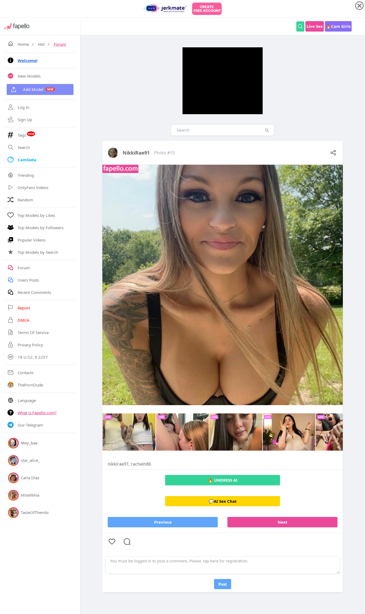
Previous (163, 522)
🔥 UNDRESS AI (223, 480)
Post (222, 584)
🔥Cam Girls (338, 26)
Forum (60, 44)
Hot (41, 44)
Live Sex (314, 26)
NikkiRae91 (136, 152)
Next (283, 522)
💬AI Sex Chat (223, 501)
